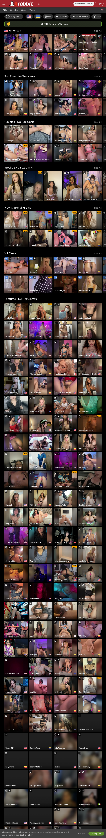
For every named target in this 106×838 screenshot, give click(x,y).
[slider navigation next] (100, 52)
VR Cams (10, 253)
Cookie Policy (25, 835)
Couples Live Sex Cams (19, 122)
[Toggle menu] (4, 3)
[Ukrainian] (38, 16)
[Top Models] (39, 3)
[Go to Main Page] (21, 3)
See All (98, 31)
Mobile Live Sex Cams (18, 167)
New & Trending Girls (17, 207)
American (15, 30)
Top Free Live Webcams (19, 76)
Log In (99, 4)
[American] (29, 16)
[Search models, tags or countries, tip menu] (102, 10)
